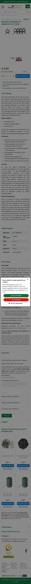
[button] (15, 303)
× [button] (27, 279)
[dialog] (15, 292)
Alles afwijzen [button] (16, 299)
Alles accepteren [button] (16, 295)
